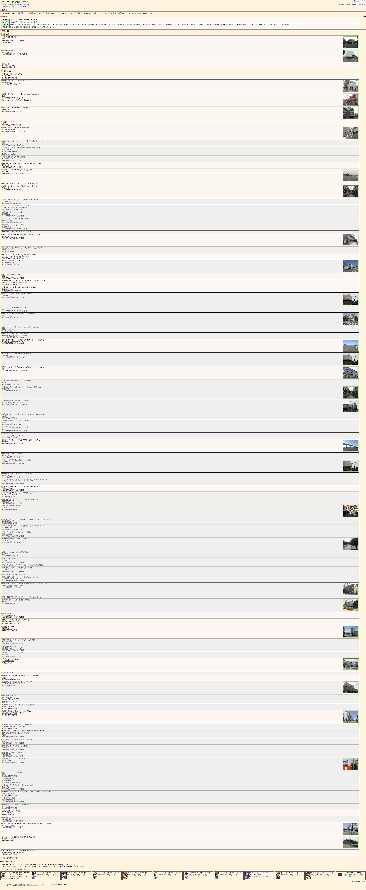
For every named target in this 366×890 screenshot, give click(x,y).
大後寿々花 (45, 24)
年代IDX (4, 4)
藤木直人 (121, 24)
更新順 (341, 4)
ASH (27, 885)
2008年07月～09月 (16, 22)
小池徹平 (28, 24)
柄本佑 (287, 24)
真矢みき (76, 24)
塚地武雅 (59, 24)
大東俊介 (201, 24)
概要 (359, 4)
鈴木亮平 (262, 24)
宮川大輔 (91, 24)
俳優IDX (18, 4)
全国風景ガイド (23, 13)
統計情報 (23, 6)
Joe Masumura (33, 885)
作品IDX (11, 4)
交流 (363, 4)
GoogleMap (38, 13)
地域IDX (25, 4)
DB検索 (353, 4)
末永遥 (231, 24)
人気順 (347, 4)
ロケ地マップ (14, 6)
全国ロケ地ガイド (19, 885)
